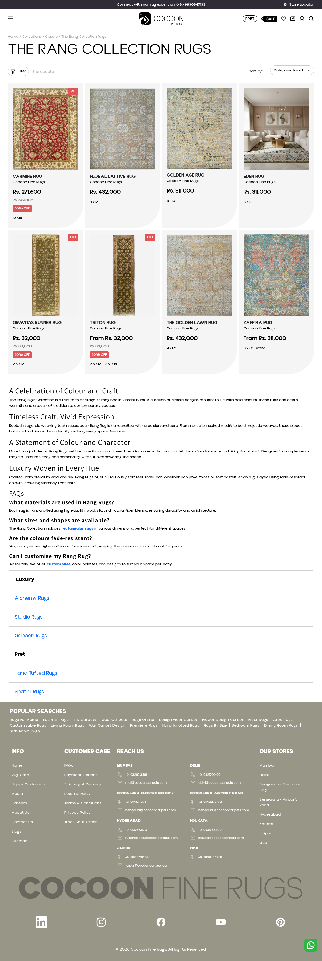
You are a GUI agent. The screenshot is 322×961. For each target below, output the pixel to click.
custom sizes (58, 564)
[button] (13, 18)
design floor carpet (178, 720)
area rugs (283, 720)
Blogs (16, 831)
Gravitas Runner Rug (37, 322)
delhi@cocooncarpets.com (219, 782)
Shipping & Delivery (83, 784)
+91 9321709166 (136, 802)
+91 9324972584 (210, 802)
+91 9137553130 (136, 830)
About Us (20, 812)
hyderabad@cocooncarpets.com (151, 838)
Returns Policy (77, 793)
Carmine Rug (27, 176)
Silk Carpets (84, 720)
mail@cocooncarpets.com (146, 782)
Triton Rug (103, 322)
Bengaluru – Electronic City (281, 787)
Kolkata (266, 823)
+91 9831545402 (210, 830)
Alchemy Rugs (32, 598)
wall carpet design (107, 725)
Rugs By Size (215, 725)
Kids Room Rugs (25, 731)
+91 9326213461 (136, 774)
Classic (51, 36)
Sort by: (256, 71)
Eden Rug (254, 176)
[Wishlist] (283, 18)
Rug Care (20, 774)
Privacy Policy (77, 812)
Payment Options (81, 774)
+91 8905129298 (137, 857)
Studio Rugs (29, 617)
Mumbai (267, 765)
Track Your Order (80, 822)
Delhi (264, 774)
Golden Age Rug (185, 175)
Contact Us (22, 822)
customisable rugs (28, 725)
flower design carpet (223, 720)
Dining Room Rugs (281, 725)
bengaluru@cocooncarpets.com (150, 810)
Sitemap (19, 840)
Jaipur (266, 833)
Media (17, 793)
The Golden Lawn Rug (192, 322)
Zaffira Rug (258, 322)
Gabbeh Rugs (31, 635)
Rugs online (143, 720)
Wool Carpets (114, 720)
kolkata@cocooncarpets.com (221, 838)
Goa (263, 842)
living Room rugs (67, 725)
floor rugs (258, 720)
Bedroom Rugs (246, 725)
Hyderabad (270, 814)
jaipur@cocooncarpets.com (147, 865)
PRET (250, 18)
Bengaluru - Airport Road (278, 802)
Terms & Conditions (83, 803)
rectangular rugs (77, 528)
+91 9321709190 (209, 774)
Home (13, 36)
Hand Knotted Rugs (180, 725)
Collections (32, 36)
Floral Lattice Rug (113, 176)
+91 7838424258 (210, 857)
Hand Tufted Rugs (36, 673)
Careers (19, 803)
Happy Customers (29, 784)
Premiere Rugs (144, 725)
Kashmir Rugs (56, 720)
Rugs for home (24, 720)
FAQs (68, 765)
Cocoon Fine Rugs (148, 949)
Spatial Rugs (29, 691)
